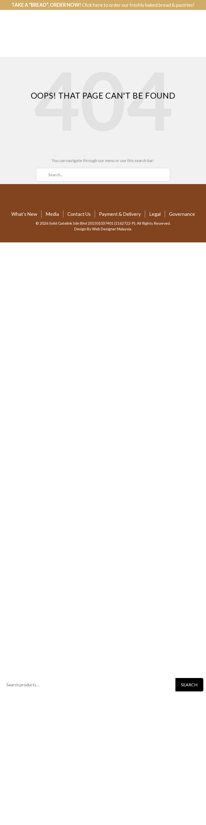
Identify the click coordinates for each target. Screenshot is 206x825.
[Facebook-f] (95, 200)
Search (189, 684)
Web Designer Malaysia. (112, 229)
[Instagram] (111, 200)
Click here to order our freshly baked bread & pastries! (138, 5)
